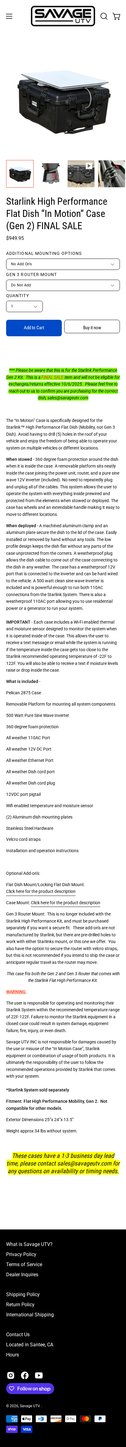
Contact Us (18, 1334)
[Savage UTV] (63, 16)
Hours (12, 1355)
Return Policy (20, 1304)
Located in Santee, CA (29, 1345)
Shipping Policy (23, 1294)
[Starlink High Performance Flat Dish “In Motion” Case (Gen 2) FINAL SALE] (20, 174)
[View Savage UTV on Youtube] (38, 1375)
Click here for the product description (65, 902)
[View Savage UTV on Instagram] (10, 1375)
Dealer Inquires (22, 1274)
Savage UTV (30, 1406)
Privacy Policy (21, 1254)
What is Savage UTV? (29, 1244)
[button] (103, 16)
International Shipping (30, 1315)
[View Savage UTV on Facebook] (24, 1375)
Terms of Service (24, 1264)
